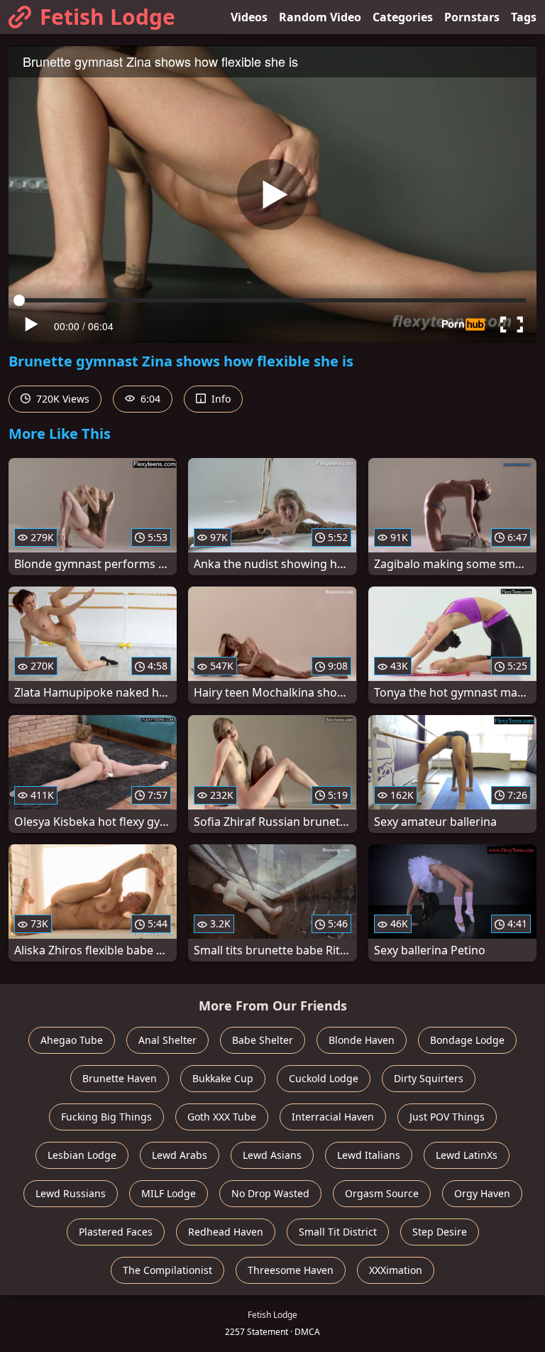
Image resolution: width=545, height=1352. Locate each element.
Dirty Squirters (428, 1078)
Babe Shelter (262, 1040)
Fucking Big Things (106, 1116)
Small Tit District (338, 1231)
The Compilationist (167, 1270)
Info (220, 398)
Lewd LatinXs (466, 1155)
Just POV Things (447, 1116)
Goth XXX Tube (221, 1116)
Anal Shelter (167, 1040)
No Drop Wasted (270, 1193)
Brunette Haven (119, 1078)
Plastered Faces (116, 1231)
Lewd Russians (70, 1193)
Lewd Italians (368, 1155)
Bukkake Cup (222, 1078)
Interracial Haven (333, 1116)
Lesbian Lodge (82, 1155)
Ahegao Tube (71, 1040)
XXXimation (395, 1270)
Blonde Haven (362, 1040)
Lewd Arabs (179, 1155)
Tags (523, 17)
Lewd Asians (272, 1155)
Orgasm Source (382, 1193)
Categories (403, 17)
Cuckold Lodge (323, 1078)
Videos (249, 17)
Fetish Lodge (107, 16)
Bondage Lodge (467, 1040)
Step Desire (439, 1231)
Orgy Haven (482, 1193)
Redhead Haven (225, 1231)
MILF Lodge (168, 1193)
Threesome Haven (291, 1270)
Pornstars (472, 17)
